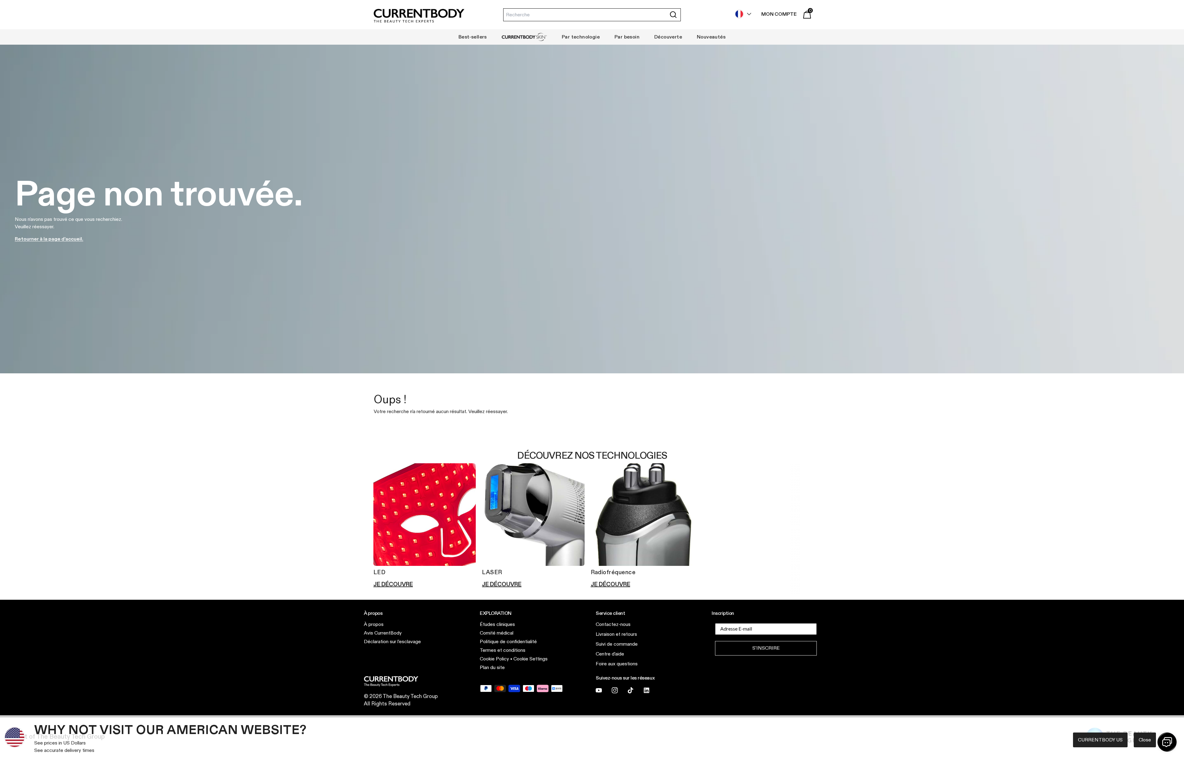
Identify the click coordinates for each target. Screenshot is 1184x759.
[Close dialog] (706, 304)
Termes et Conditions (647, 431)
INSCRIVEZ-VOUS (652, 446)
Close (1145, 740)
